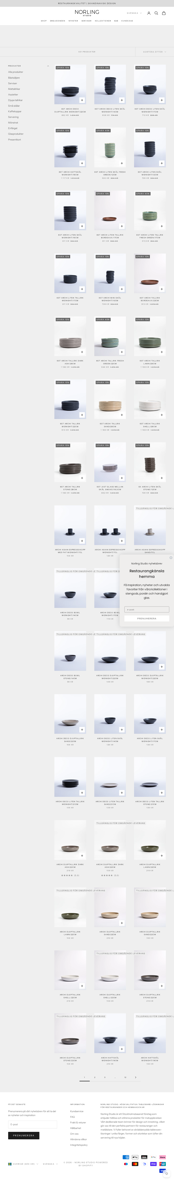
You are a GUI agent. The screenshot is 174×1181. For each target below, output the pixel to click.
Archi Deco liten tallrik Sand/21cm (110, 803)
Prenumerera (23, 1135)
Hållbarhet (75, 1128)
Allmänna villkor (78, 1139)
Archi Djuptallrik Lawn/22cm (150, 866)
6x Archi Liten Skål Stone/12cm (150, 488)
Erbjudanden (57, 21)
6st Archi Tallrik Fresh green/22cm (110, 362)
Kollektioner (103, 21)
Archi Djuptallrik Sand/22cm (110, 933)
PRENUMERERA (146, 618)
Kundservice (76, 1111)
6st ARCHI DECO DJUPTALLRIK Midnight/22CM (70, 110)
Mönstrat (13, 122)
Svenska (132, 13)
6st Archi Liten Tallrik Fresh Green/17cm (149, 236)
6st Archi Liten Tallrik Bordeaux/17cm (110, 236)
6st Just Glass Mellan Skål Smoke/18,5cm (110, 488)
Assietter (13, 94)
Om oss (74, 1133)
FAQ (72, 1116)
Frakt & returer (78, 1122)
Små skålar (14, 105)
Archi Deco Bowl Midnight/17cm (110, 614)
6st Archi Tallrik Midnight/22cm (70, 425)
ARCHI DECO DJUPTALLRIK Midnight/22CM (110, 677)
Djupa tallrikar (15, 100)
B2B (116, 21)
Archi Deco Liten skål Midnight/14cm (110, 740)
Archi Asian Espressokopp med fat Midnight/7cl (70, 551)
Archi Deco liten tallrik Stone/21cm (149, 803)
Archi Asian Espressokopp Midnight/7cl (110, 551)
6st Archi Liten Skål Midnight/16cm (70, 236)
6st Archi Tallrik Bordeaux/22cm (150, 299)
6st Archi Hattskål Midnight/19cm (70, 173)
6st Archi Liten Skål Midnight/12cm (150, 173)
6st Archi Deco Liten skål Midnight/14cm (110, 110)
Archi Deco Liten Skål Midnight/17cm (150, 740)
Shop (44, 21)
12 (125, 1077)
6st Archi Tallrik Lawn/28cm (150, 362)
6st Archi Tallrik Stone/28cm (70, 488)
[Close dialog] (171, 557)
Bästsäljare (14, 77)
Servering (13, 117)
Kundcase (127, 21)
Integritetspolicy (79, 1144)
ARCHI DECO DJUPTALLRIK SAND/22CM (70, 740)
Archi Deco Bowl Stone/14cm (70, 677)
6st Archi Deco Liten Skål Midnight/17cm (150, 110)
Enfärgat (12, 128)
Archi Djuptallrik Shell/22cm (70, 996)
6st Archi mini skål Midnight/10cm (110, 299)
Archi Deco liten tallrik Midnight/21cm (70, 803)
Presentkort (14, 139)
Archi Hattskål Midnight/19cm (110, 1059)
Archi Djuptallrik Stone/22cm (150, 996)
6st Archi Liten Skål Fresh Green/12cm (110, 173)
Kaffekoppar (14, 111)
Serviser (87, 21)
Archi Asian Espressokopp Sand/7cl (150, 551)
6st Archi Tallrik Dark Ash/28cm (70, 362)
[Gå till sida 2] (135, 1077)
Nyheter (73, 21)
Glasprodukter (15, 133)
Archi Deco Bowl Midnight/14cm (70, 614)
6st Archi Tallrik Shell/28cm (150, 425)
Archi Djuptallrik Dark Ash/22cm (70, 866)
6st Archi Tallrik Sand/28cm (110, 425)
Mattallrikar (14, 88)
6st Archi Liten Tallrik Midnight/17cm (70, 299)
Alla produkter (15, 71)
